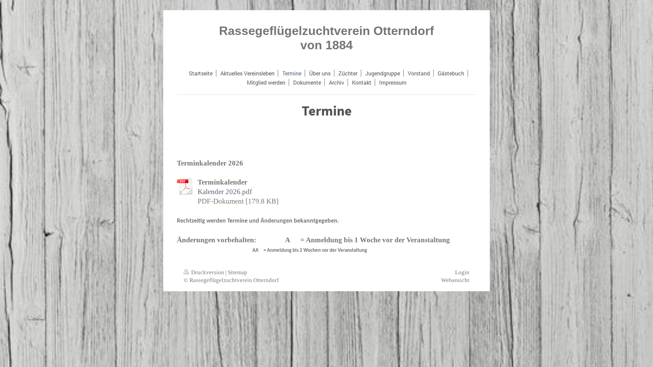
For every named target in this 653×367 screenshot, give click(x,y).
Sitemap (237, 272)
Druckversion (207, 272)
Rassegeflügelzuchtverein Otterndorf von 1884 (326, 38)
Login (462, 272)
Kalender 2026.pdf (225, 191)
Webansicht (455, 280)
